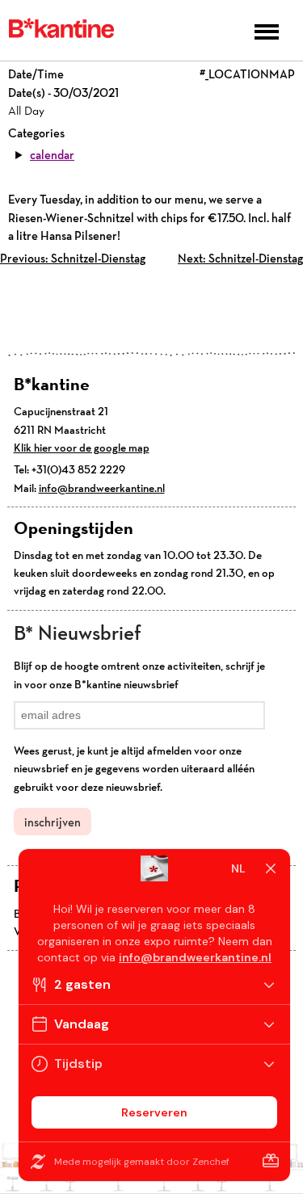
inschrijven (52, 822)
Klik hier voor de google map (81, 447)
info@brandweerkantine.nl (102, 488)
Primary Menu (267, 32)
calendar (52, 154)
